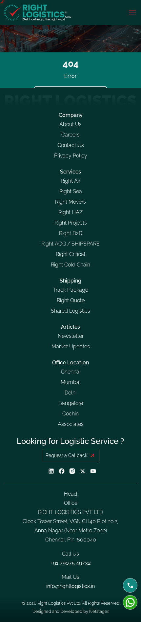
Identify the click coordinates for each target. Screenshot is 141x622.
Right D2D (70, 233)
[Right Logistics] (37, 12)
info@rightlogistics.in (70, 586)
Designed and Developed (57, 611)
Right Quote (71, 300)
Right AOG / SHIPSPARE (70, 244)
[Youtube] (93, 470)
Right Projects (70, 223)
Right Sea (70, 191)
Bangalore (70, 403)
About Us (70, 124)
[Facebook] (61, 470)
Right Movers (70, 202)
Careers (70, 135)
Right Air (70, 181)
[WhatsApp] (130, 602)
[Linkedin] (51, 470)
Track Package (70, 290)
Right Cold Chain (70, 265)
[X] (82, 470)
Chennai (70, 372)
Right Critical (70, 254)
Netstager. (99, 611)
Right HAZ (70, 212)
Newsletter (71, 336)
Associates (71, 424)
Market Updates (70, 346)
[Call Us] (130, 585)
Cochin (70, 414)
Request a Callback (66, 455)
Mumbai (70, 382)
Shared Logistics (70, 311)
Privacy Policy (70, 156)
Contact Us (70, 145)
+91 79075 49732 (71, 563)
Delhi (70, 393)
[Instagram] (72, 470)
